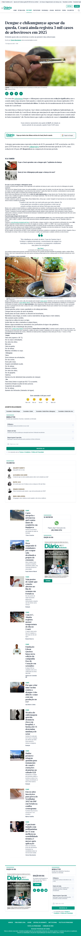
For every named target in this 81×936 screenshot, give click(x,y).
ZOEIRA (64, 10)
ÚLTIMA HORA (21, 10)
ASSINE (77, 6)
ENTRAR (69, 6)
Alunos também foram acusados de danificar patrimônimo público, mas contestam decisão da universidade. (31, 565)
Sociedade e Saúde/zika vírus (65, 411)
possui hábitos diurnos (24, 302)
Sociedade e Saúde (28, 411)
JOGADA (51, 10)
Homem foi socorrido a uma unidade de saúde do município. (31, 531)
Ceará (27, 510)
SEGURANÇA (45, 10)
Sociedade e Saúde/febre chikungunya (45, 411)
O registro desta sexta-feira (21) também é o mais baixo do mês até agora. (31, 634)
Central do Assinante (40, 922)
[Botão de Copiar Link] (21, 93)
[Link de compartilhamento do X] (16, 93)
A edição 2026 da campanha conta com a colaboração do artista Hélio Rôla (31, 670)
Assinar (48, 580)
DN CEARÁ (29, 10)
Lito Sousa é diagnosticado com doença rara (50, 2)
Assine (29, 922)
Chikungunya (34, 146)
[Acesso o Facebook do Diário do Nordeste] (38, 890)
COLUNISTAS (70, 10)
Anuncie (10, 922)
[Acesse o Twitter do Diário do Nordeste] (42, 890)
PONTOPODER (36, 10)
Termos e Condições (24, 452)
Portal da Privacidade (34, 926)
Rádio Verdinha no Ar (7, 2)
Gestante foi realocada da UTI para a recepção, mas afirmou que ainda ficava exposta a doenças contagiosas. (31, 739)
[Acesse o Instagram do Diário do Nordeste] (34, 890)
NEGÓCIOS (58, 10)
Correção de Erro (48, 926)
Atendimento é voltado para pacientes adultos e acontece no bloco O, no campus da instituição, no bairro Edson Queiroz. (31, 778)
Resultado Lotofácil (67, 2)
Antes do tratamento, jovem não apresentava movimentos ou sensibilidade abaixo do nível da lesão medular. (31, 849)
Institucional (52, 922)
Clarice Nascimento (16, 40)
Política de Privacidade (38, 452)
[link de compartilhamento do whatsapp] (7, 93)
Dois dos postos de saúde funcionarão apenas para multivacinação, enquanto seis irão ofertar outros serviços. (31, 600)
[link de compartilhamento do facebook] (11, 93)
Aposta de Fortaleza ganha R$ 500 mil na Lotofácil (26, 2)
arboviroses (18, 98)
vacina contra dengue (17, 328)
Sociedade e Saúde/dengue (13, 411)
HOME (15, 10)
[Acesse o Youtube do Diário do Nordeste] (46, 890)
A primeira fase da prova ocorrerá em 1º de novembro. (31, 812)
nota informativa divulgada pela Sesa (20, 222)
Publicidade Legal (20, 922)
